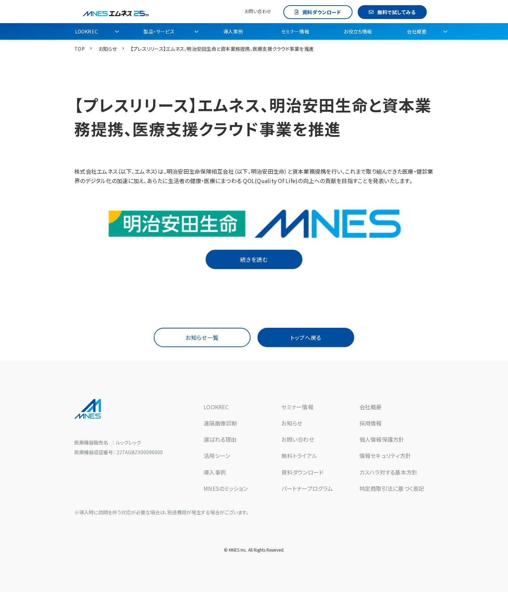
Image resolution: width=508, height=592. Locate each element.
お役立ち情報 (358, 31)
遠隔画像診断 (220, 423)
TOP (79, 48)
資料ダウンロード (321, 12)
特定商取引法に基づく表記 (391, 488)
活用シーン (217, 455)
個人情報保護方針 (381, 439)
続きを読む (253, 259)
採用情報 (370, 423)
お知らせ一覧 (202, 337)
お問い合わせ (258, 11)
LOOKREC (86, 31)
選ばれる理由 (220, 439)
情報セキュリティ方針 (385, 455)
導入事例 (233, 31)
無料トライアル (299, 455)
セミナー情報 (295, 31)
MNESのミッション (226, 488)
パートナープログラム (307, 488)
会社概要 (416, 31)
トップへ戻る (305, 337)
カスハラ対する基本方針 (388, 472)
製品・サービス (158, 31)
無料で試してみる (396, 12)
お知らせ (107, 48)
